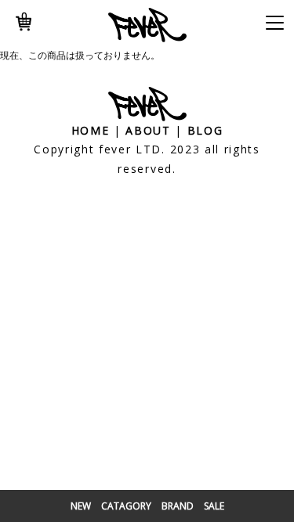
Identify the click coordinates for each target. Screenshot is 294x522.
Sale (214, 506)
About (147, 130)
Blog (205, 130)
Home (90, 130)
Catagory (126, 506)
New (81, 506)
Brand (178, 506)
